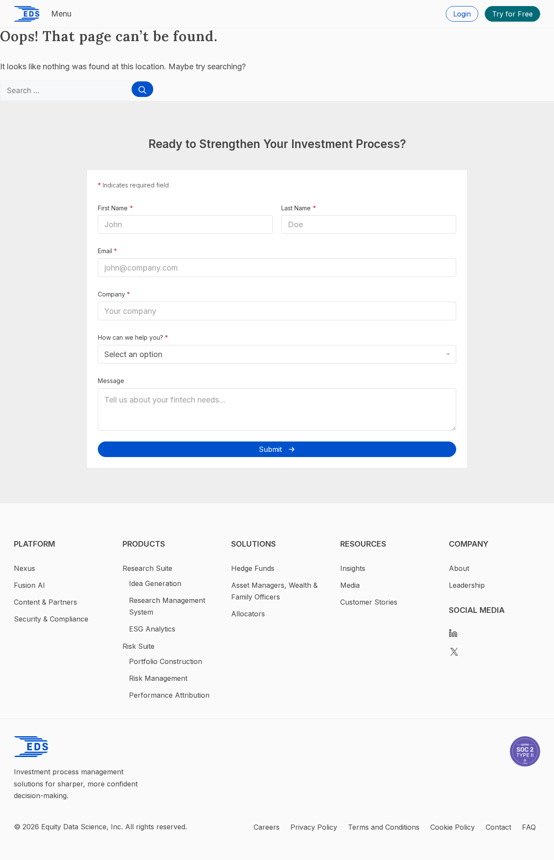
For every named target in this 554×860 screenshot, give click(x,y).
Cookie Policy (452, 827)
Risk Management (158, 678)
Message (111, 380)
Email (107, 250)
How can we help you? (133, 337)
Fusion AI (29, 585)
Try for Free (512, 14)
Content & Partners (45, 602)
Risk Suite (138, 646)
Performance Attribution (169, 695)
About (459, 568)
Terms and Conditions (383, 827)
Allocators (248, 613)
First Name (113, 208)
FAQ (529, 827)
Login (462, 14)
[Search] (142, 89)
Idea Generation (155, 583)
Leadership (467, 585)
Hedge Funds (252, 568)
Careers (267, 827)
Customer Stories (368, 602)
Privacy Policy (313, 827)
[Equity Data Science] (26, 14)
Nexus (24, 568)
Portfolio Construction (165, 661)
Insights (352, 568)
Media (350, 585)
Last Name (296, 208)
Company (114, 294)
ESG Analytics (152, 629)
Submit (270, 449)
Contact (498, 827)
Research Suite (147, 568)
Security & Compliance (51, 619)
